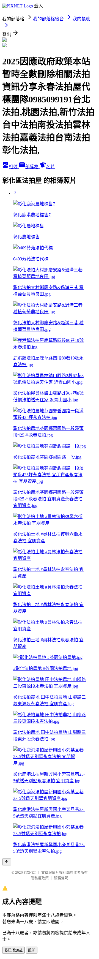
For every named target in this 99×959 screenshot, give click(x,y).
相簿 (14, 166)
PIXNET (30, 872)
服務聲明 (61, 878)
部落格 (32, 166)
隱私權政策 (40, 878)
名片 (50, 166)
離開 (31, 950)
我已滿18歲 (13, 950)
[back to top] (6, 862)
